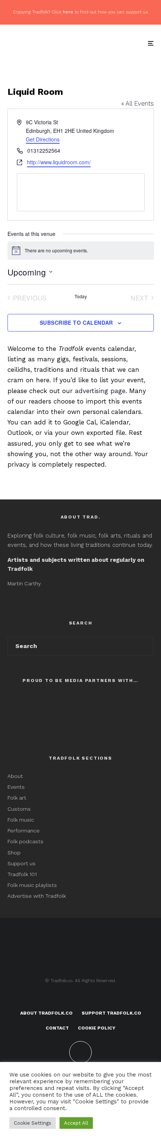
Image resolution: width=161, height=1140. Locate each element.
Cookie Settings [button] (32, 1123)
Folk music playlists (32, 885)
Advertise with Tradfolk (36, 896)
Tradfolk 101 (22, 874)
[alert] (80, 250)
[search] (145, 646)
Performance (23, 831)
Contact (57, 1028)
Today (81, 296)
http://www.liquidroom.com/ (59, 162)
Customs (19, 809)
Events (16, 787)
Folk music (20, 820)
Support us (21, 863)
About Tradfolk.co (46, 1013)
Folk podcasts (25, 841)
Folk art (17, 798)
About (15, 776)
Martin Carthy (24, 583)
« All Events (137, 103)
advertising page (100, 391)
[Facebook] (66, 998)
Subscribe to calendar (76, 322)
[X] (80, 998)
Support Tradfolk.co (111, 1013)
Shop (14, 853)
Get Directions (43, 139)
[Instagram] (95, 998)
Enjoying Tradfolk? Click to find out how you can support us (80, 12)
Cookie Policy (96, 1028)
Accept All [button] (76, 1123)
